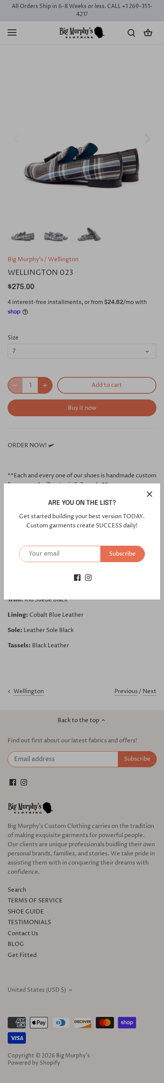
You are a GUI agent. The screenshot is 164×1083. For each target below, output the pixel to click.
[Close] (149, 494)
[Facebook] (77, 578)
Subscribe (122, 554)
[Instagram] (88, 578)
